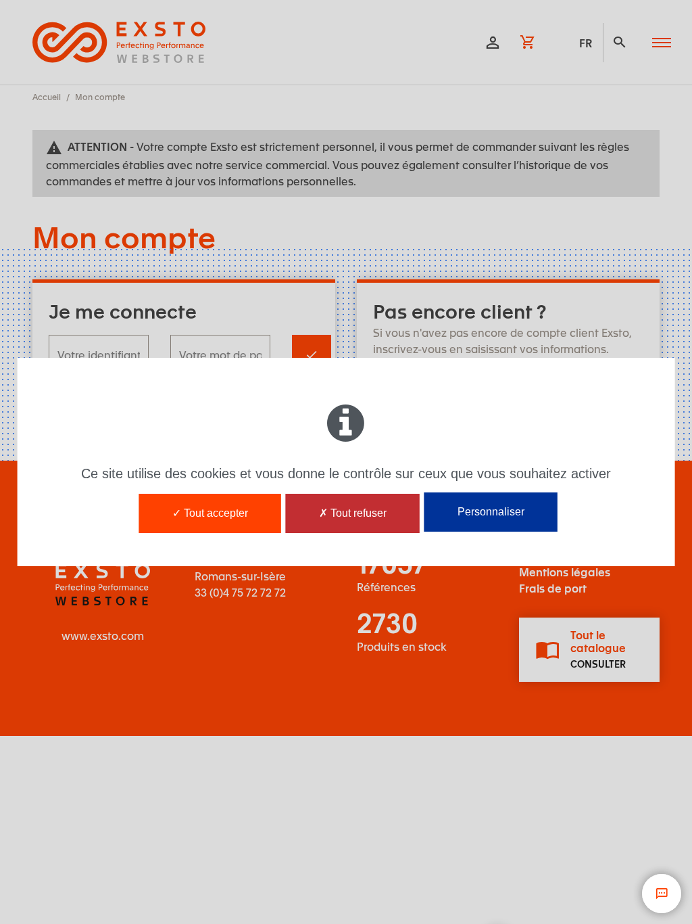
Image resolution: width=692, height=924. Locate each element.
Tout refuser (357, 513)
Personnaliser (491, 511)
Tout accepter (214, 513)
